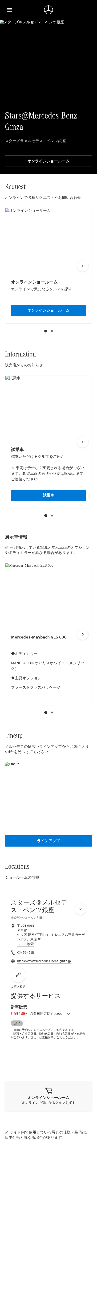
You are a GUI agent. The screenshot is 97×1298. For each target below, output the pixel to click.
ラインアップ (48, 840)
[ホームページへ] (48, 9)
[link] (25, 944)
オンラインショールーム (48, 161)
